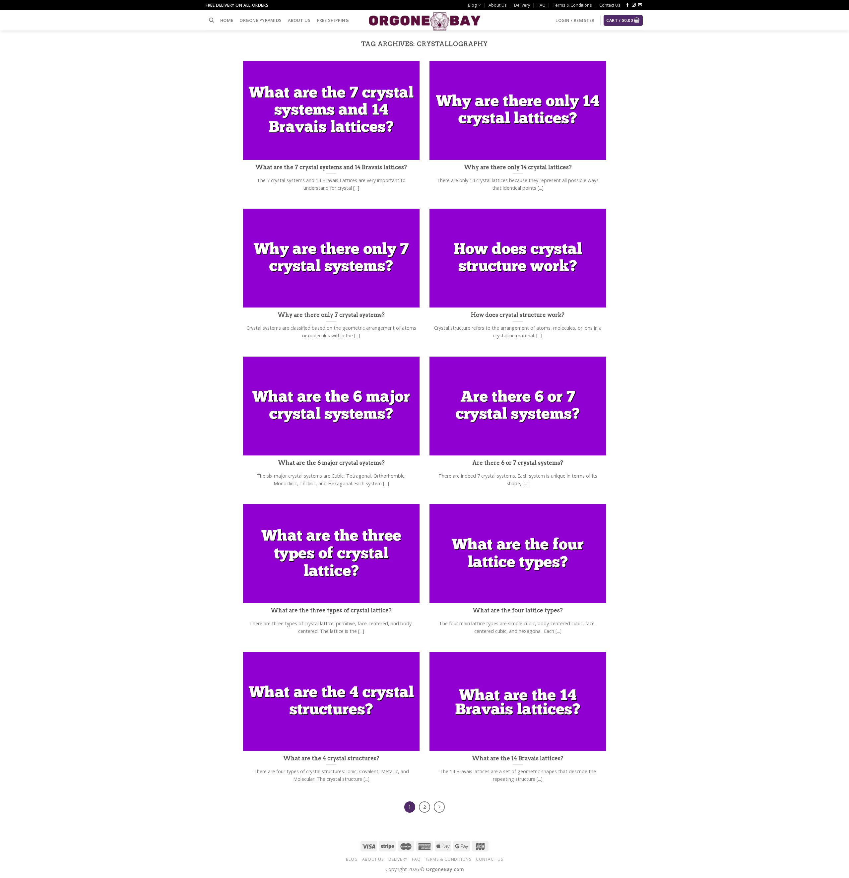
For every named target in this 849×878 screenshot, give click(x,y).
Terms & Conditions (572, 5)
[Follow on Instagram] (634, 5)
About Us (498, 5)
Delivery (522, 5)
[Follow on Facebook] (627, 5)
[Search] (211, 20)
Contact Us (609, 5)
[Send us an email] (640, 5)
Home (226, 20)
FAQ (542, 5)
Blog (472, 5)
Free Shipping (333, 20)
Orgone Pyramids (260, 20)
